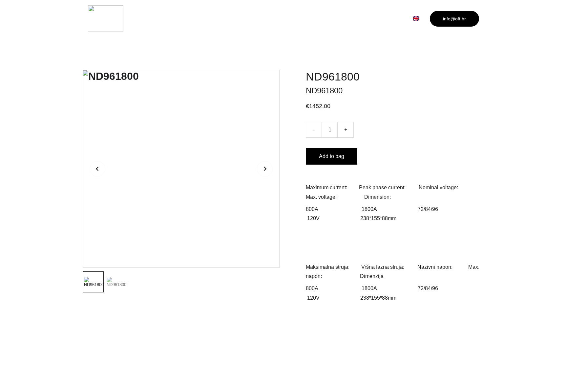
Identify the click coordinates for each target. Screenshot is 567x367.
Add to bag (331, 156)
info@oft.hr (454, 18)
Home (267, 18)
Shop (300, 18)
